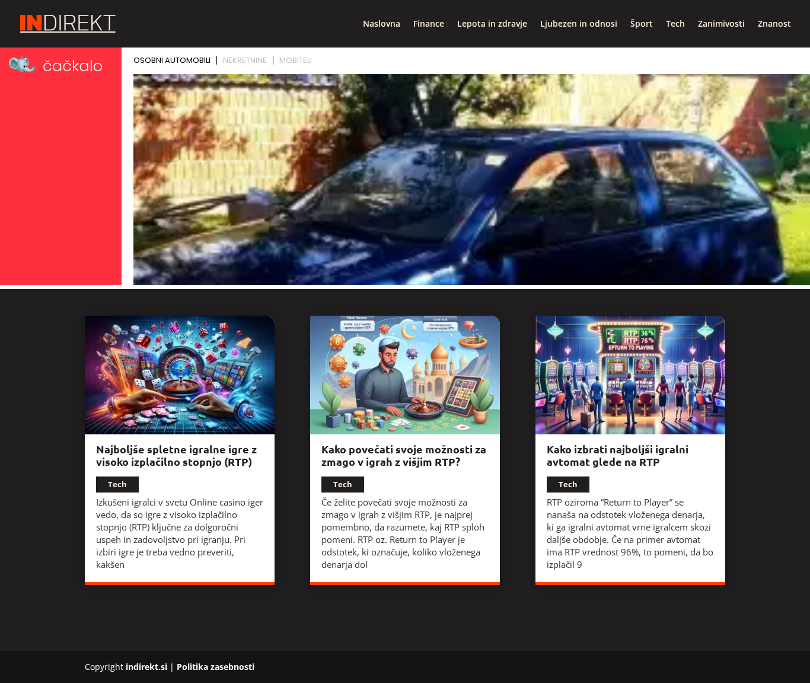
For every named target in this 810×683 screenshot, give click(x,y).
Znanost (774, 24)
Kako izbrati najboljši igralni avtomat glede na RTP (617, 455)
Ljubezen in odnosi (578, 24)
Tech (675, 24)
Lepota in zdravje (492, 24)
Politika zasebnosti (215, 666)
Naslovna (381, 24)
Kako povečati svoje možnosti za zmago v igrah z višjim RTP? (403, 455)
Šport (641, 24)
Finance (428, 24)
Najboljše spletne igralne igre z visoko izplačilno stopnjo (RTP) (176, 455)
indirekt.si (146, 666)
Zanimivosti (721, 24)
